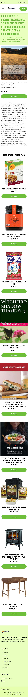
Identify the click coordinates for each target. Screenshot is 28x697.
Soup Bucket (7, 661)
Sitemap (18, 694)
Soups (5, 667)
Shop (23, 8)
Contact (10, 692)
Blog (5, 692)
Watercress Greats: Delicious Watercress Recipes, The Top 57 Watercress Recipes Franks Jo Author (14, 404)
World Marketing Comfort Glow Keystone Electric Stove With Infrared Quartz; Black (14, 557)
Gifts (5, 655)
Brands (6, 652)
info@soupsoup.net (22, 2)
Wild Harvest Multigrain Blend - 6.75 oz (14, 189)
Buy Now (14, 96)
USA (4, 2)
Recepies (10, 83)
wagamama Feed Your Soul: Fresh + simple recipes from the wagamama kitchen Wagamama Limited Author (14, 460)
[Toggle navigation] (3, 8)
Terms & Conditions (18, 692)
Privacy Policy (11, 694)
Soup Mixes (7, 664)
